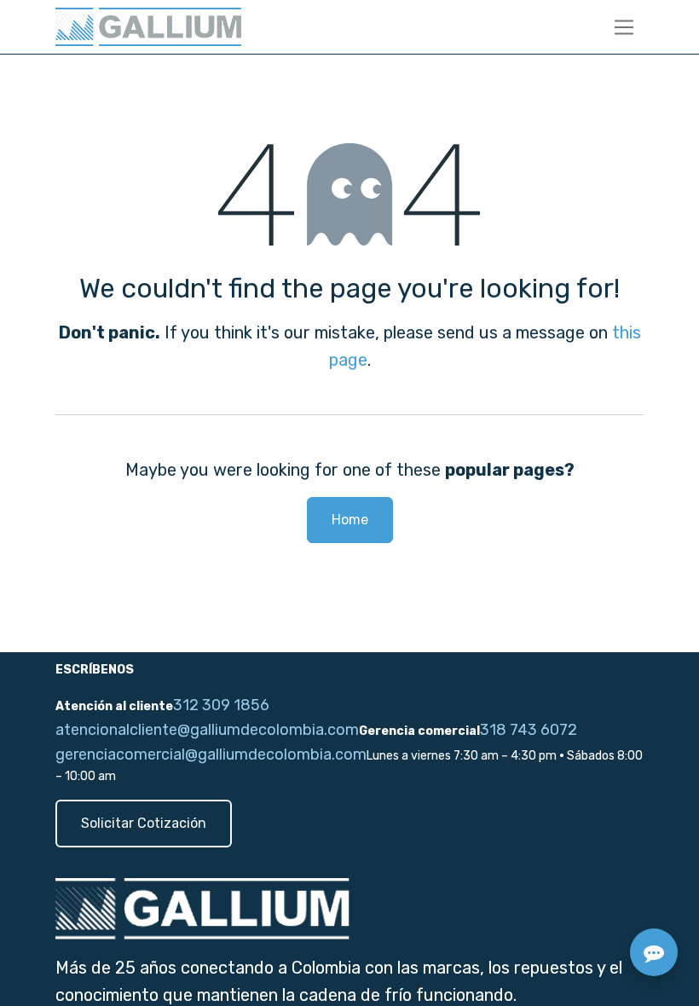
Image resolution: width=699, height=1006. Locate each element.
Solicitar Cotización (143, 823)
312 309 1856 (221, 705)
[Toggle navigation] (624, 27)
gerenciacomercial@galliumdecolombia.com (211, 754)
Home (350, 520)
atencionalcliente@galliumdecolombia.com (207, 729)
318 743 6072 (528, 729)
